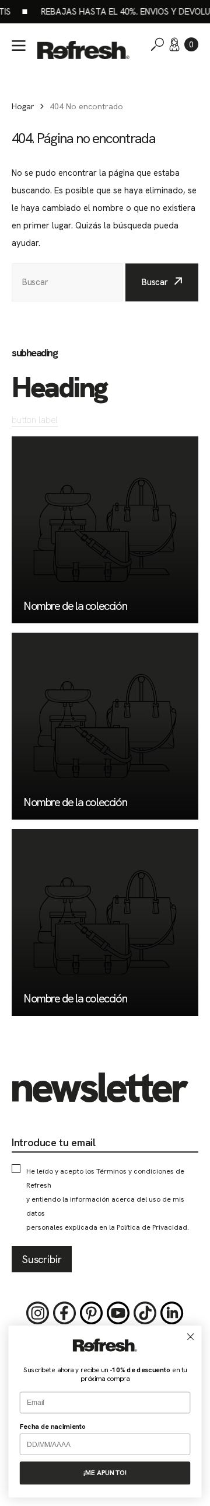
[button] (191, 44)
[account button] (174, 44)
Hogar (23, 106)
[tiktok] (145, 1313)
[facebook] (64, 1313)
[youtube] (118, 1313)
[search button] (157, 44)
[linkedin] (172, 1313)
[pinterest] (91, 1313)
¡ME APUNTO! (105, 1472)
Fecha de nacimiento (53, 1426)
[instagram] (38, 1313)
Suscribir (41, 1259)
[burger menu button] (19, 46)
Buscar (155, 282)
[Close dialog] (190, 1336)
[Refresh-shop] (83, 50)
